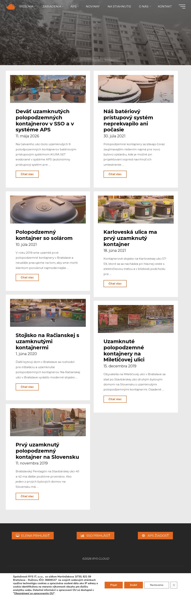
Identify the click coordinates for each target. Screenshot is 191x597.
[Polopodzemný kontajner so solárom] (48, 210)
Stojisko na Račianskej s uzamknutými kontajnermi (47, 341)
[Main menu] (182, 6)
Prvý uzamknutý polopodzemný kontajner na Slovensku (47, 451)
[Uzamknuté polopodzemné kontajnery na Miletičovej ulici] (136, 319)
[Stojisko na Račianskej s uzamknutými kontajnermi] (48, 313)
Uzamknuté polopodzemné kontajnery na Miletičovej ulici (124, 350)
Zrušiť (133, 585)
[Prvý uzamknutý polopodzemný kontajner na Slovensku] (48, 422)
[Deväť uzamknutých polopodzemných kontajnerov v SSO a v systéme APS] (48, 89)
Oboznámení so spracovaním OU (34, 593)
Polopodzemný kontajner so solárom (44, 235)
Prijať (113, 585)
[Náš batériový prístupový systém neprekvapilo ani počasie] (136, 89)
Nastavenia (156, 585)
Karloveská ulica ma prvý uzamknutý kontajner (130, 238)
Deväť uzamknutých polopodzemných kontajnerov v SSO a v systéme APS (45, 120)
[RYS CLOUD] (10, 6)
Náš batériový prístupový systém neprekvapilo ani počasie (128, 120)
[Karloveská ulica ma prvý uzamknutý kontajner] (136, 210)
